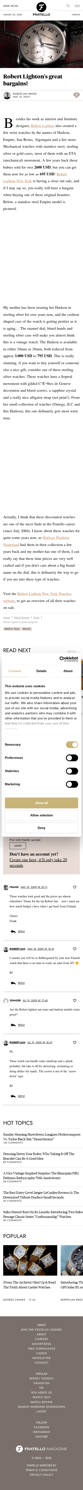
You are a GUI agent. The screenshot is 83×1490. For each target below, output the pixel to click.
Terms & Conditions (41, 1470)
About (41, 1334)
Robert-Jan (17, 949)
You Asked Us (41, 1392)
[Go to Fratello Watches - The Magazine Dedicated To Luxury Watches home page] (41, 4)
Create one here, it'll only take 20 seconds (38, 862)
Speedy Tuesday (41, 1378)
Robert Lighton (42, 125)
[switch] (72, 757)
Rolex (27, 629)
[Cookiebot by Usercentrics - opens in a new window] (59, 659)
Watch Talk (12, 629)
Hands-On (42, 1383)
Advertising (41, 1344)
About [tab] (68, 671)
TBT (41, 1388)
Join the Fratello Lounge (41, 1330)
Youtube (41, 1437)
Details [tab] (41, 671)
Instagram (41, 1432)
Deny (41, 828)
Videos (41, 1353)
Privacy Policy (41, 1475)
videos (76, 14)
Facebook (41, 1427)
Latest (41, 1411)
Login (17, 846)
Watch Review (41, 1402)
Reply (21, 931)
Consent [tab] (15, 671)
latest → (73, 651)
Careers (41, 1339)
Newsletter (41, 1358)
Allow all (41, 803)
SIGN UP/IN (10, 6)
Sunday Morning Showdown (41, 1407)
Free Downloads (41, 1349)
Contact (42, 1363)
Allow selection (41, 815)
